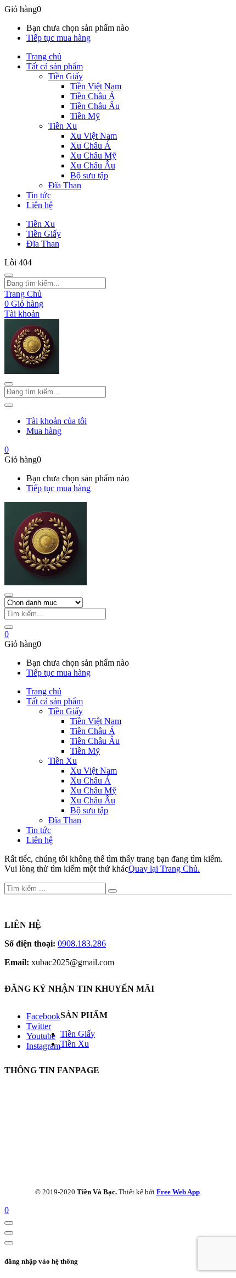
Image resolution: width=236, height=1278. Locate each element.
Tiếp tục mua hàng (58, 37)
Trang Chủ (23, 293)
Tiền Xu (62, 125)
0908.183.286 (82, 943)
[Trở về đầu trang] (8, 1223)
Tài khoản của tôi (56, 421)
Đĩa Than (64, 185)
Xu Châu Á (90, 145)
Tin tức (38, 195)
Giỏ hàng (23, 303)
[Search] (8, 627)
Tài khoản (22, 313)
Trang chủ (43, 56)
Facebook (43, 1016)
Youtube (40, 1036)
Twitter (38, 1026)
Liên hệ (39, 205)
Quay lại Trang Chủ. (164, 868)
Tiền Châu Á (92, 96)
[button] (6, 449)
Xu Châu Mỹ (93, 155)
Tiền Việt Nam (95, 86)
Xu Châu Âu (92, 165)
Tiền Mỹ (85, 116)
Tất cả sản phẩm (54, 66)
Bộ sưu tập (89, 175)
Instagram (43, 1046)
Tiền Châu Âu (95, 106)
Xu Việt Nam (93, 135)
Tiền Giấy (65, 76)
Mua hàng (43, 431)
